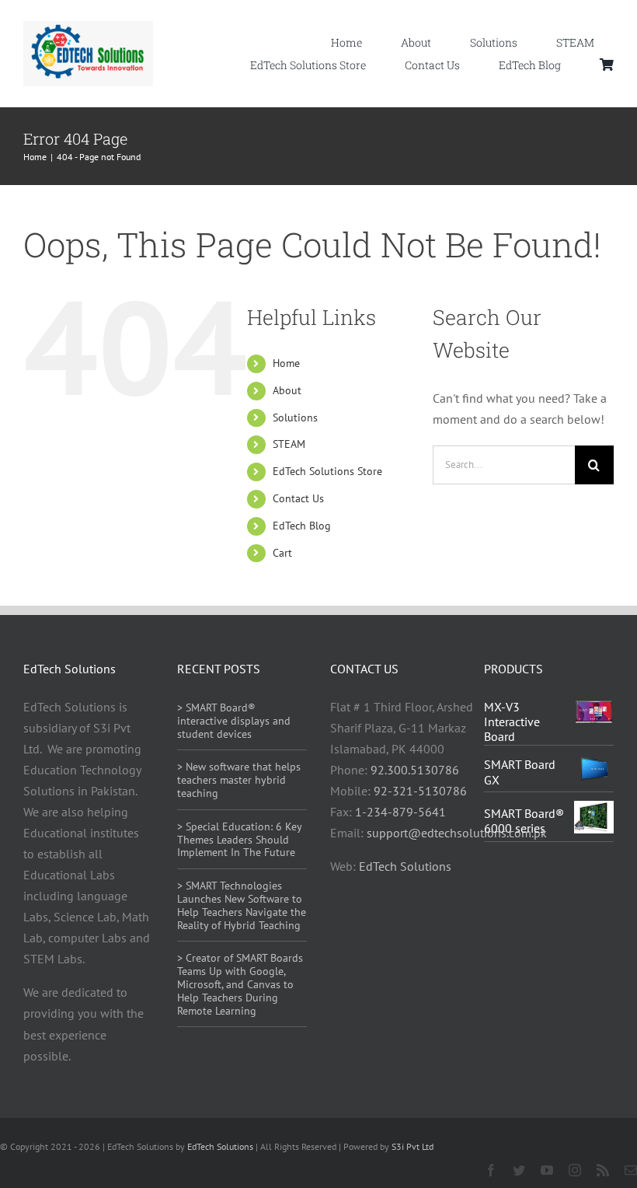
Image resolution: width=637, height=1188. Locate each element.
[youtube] (547, 1170)
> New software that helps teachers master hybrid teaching (239, 780)
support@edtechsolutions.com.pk (457, 832)
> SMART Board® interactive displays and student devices (234, 721)
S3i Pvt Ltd (412, 1146)
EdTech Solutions (405, 866)
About (287, 390)
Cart (282, 553)
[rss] (603, 1170)
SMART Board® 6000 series (524, 820)
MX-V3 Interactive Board (512, 721)
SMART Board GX (519, 771)
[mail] (631, 1170)
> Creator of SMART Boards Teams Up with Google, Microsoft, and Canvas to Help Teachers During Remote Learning (240, 984)
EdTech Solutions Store (327, 471)
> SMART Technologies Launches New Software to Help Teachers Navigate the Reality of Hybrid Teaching (241, 905)
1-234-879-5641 (400, 811)
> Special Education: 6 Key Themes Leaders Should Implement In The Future (239, 839)
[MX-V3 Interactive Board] (594, 710)
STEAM (289, 444)
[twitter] (519, 1170)
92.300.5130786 (415, 769)
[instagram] (575, 1170)
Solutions (295, 418)
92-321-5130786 (420, 790)
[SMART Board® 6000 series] (594, 811)
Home (286, 363)
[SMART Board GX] (594, 764)
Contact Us (298, 498)
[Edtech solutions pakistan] (88, 27)
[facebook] (491, 1170)
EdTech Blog (302, 526)
